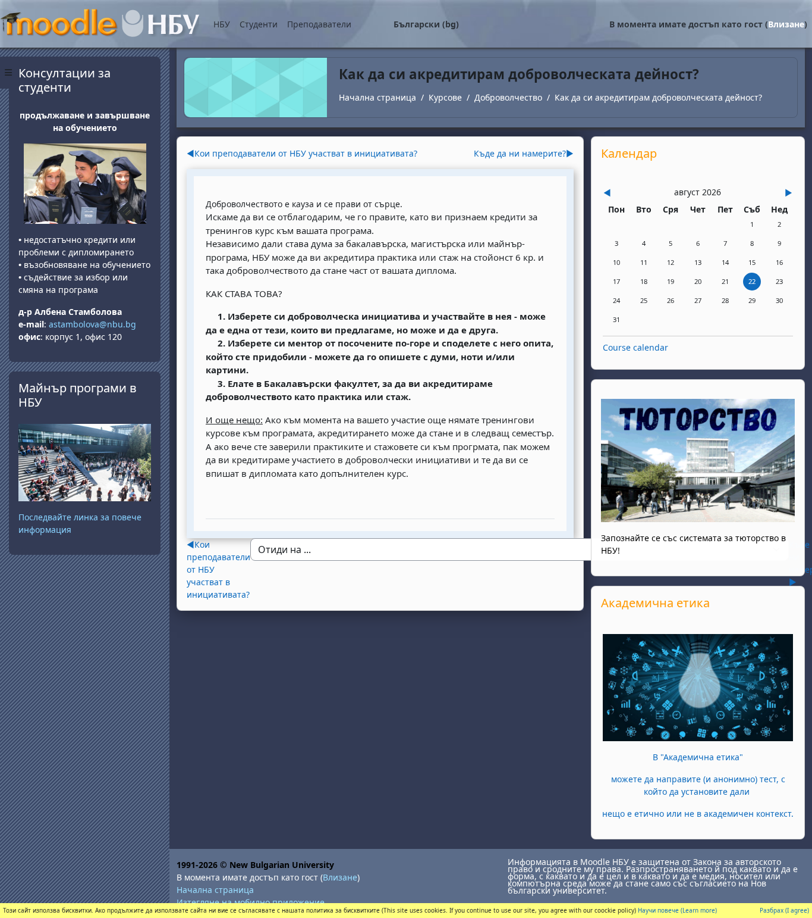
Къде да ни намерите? (524, 153)
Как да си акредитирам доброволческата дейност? (658, 97)
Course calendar (635, 347)
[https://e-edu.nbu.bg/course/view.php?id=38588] (698, 686)
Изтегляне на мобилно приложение (251, 902)
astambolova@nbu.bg (94, 324)
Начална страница (377, 97)
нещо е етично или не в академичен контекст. (698, 813)
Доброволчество (508, 97)
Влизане (786, 24)
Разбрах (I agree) (784, 910)
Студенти (259, 24)
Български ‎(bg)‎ (426, 24)
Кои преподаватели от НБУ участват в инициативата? (302, 153)
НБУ (221, 24)
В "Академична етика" (698, 757)
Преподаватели (319, 24)
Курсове (445, 97)
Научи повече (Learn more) (677, 910)
